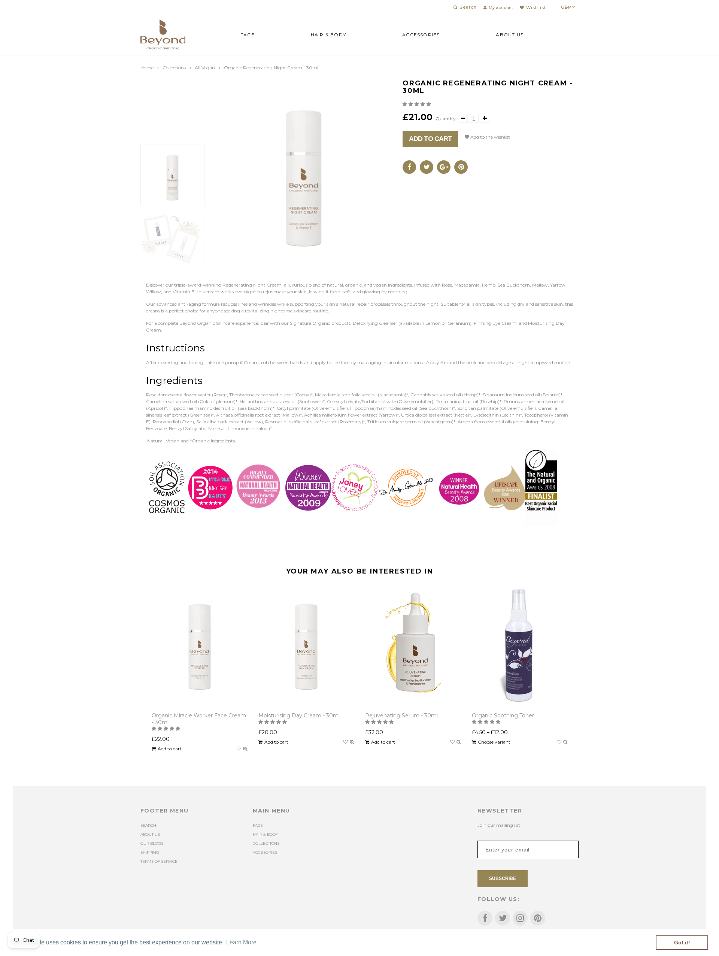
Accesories (265, 852)
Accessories (421, 34)
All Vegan (205, 67)
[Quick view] (245, 748)
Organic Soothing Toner (503, 715)
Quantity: (446, 118)
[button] (417, 104)
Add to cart (430, 138)
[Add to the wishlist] (239, 748)
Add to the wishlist (489, 137)
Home (147, 67)
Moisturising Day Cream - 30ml (299, 715)
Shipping (149, 852)
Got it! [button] (682, 943)
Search (148, 825)
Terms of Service (159, 861)
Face (247, 34)
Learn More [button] (241, 942)
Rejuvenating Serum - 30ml (401, 715)
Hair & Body (328, 34)
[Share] (409, 167)
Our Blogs (151, 843)
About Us (510, 34)
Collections (174, 67)
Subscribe (502, 878)
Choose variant (494, 742)
